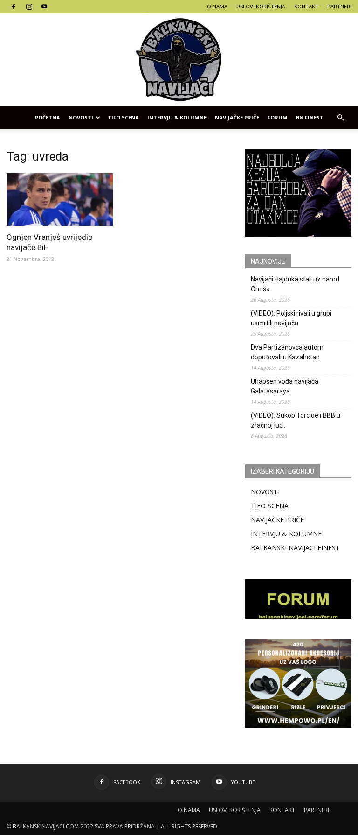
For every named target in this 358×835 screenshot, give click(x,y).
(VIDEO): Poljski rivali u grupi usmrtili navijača (291, 318)
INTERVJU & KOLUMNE (177, 117)
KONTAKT (306, 6)
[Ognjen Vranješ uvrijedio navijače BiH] (60, 199)
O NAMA (217, 6)
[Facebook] (14, 6)
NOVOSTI (265, 491)
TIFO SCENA (123, 117)
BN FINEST (310, 117)
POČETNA (47, 117)
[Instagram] (29, 6)
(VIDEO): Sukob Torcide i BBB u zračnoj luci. (295, 420)
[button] (340, 117)
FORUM (278, 117)
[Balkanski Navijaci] (179, 59)
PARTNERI (339, 6)
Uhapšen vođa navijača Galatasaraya (284, 386)
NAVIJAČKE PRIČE (237, 117)
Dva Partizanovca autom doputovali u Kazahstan (287, 352)
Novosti (81, 117)
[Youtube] (44, 6)
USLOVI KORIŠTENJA (260, 6)
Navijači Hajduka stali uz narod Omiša (295, 284)
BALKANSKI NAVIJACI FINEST (295, 547)
